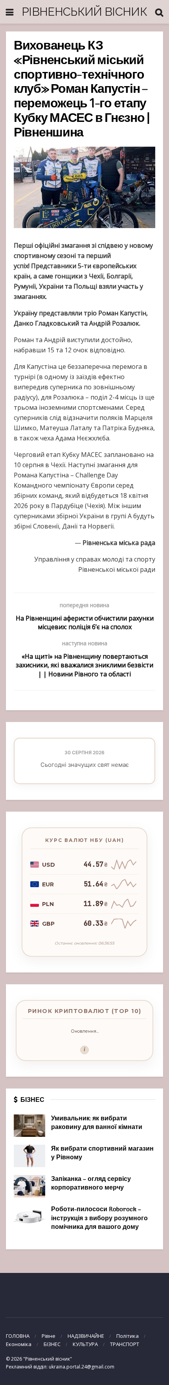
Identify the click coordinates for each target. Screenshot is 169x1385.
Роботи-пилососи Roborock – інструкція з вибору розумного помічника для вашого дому (99, 1218)
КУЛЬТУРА (85, 1344)
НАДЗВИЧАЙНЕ (86, 1335)
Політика (127, 1335)
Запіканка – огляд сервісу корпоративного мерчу (91, 1183)
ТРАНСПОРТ (124, 1344)
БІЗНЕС (52, 1344)
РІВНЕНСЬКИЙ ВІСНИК (84, 11)
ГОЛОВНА (17, 1335)
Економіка (18, 1344)
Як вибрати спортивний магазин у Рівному (102, 1153)
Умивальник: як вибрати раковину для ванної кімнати (96, 1123)
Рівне (48, 1335)
